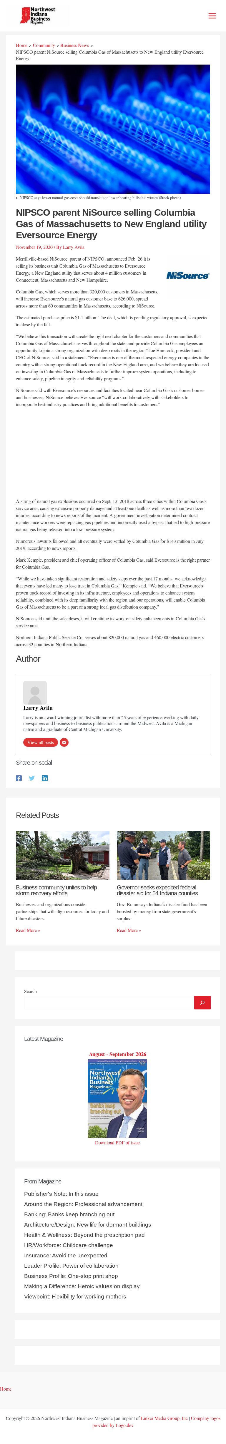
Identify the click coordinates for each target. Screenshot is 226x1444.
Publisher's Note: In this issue (61, 1194)
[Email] (64, 742)
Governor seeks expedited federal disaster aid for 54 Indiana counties (157, 890)
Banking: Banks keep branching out (69, 1214)
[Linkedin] (45, 777)
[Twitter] (32, 777)
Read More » (28, 930)
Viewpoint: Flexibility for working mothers (75, 1296)
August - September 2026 (117, 1054)
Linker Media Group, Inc (164, 1418)
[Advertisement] (113, 454)
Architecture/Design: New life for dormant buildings (87, 1225)
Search (30, 991)
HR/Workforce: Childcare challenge (68, 1245)
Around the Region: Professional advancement (83, 1204)
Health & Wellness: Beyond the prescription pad (84, 1235)
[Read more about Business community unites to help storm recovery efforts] (62, 854)
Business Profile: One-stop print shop (71, 1276)
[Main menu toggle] (212, 16)
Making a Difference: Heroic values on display (82, 1286)
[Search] (202, 1002)
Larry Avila (38, 707)
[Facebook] (19, 777)
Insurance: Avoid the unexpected (65, 1255)
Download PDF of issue (117, 1142)
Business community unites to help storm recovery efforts (56, 890)
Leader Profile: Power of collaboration (71, 1266)
